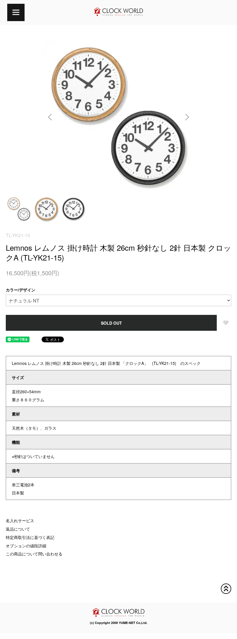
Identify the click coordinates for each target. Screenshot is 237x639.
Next (186, 117)
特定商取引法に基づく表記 (30, 537)
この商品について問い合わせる (34, 554)
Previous (50, 117)
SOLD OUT (111, 323)
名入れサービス (20, 520)
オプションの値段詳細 (26, 545)
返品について (18, 529)
